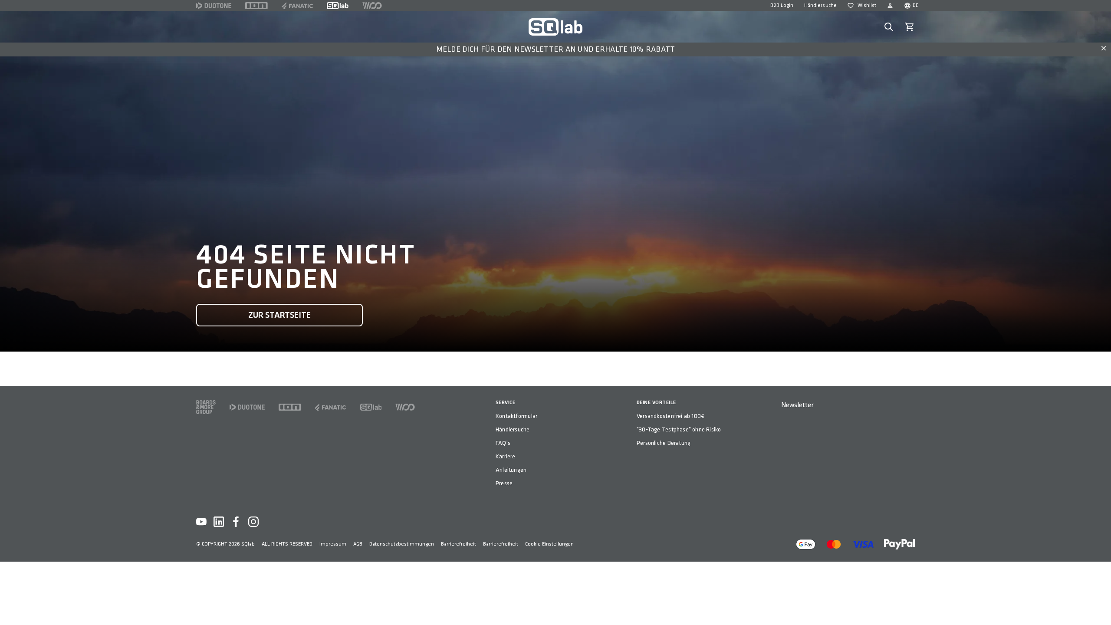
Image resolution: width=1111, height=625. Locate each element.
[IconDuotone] (213, 5)
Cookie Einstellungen (549, 544)
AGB (357, 544)
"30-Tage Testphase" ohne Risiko (679, 429)
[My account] (890, 5)
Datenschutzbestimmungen (401, 544)
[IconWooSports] (372, 5)
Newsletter (797, 405)
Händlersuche (820, 5)
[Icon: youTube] (201, 521)
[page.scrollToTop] (1098, 604)
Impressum (332, 544)
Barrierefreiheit (458, 544)
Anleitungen (511, 470)
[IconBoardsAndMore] (206, 407)
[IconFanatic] (297, 5)
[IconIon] (256, 5)
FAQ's (503, 443)
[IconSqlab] (337, 5)
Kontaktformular (516, 416)
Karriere (506, 456)
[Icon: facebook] (236, 521)
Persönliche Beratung (663, 443)
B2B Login (781, 5)
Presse (504, 483)
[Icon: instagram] (253, 521)
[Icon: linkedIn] (219, 521)
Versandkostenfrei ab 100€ (670, 416)
